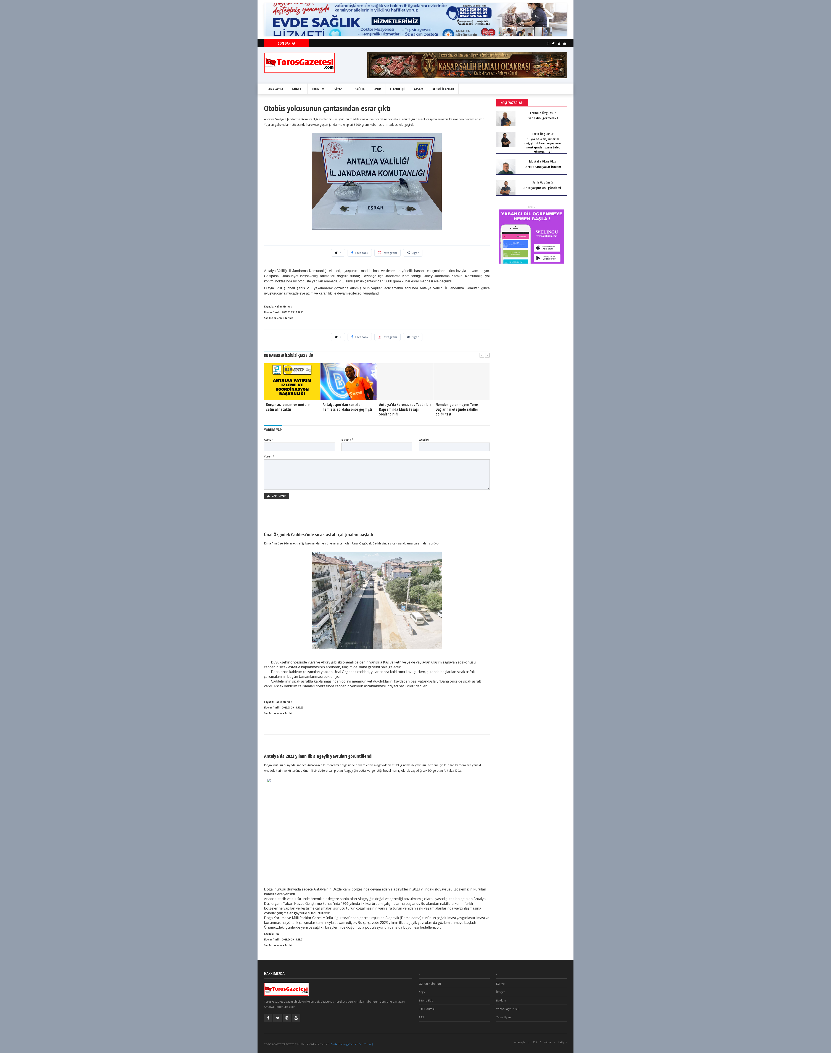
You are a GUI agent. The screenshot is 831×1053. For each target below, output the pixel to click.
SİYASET (340, 89)
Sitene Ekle (426, 1000)
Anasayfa (519, 1042)
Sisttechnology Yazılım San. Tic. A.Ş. (352, 1044)
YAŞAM (419, 89)
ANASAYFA (275, 89)
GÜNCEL (297, 89)
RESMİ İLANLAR (443, 89)
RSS (421, 1017)
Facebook (361, 253)
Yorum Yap (278, 496)
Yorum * (269, 456)
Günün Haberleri (430, 983)
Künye (500, 983)
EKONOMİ (318, 89)
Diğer (415, 253)
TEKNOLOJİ (397, 89)
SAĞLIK (360, 89)
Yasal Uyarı (503, 1017)
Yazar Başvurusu (507, 1009)
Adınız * (269, 439)
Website (424, 439)
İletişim (500, 992)
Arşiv (422, 992)
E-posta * (347, 439)
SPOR (377, 89)
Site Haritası (427, 1009)
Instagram (390, 253)
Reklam (501, 1000)
